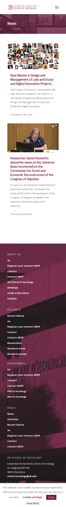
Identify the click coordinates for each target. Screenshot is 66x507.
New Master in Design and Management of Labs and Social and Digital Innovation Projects (32, 79)
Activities (12, 419)
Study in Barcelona (18, 293)
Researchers (14, 343)
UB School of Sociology (20, 282)
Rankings (12, 287)
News (10, 413)
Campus (12, 298)
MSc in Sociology (16, 396)
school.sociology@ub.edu (22, 476)
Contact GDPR (15, 276)
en (8, 260)
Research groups (17, 353)
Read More (33, 503)
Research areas (16, 348)
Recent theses (15, 315)
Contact (12, 271)
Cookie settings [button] (32, 497)
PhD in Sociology (16, 391)
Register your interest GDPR (23, 265)
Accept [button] (51, 497)
